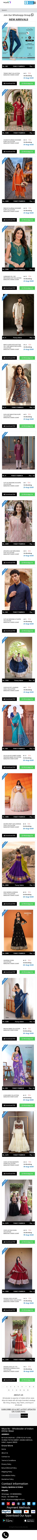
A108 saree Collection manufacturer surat (11, 1096)
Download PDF (10, 83)
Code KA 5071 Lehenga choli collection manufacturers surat (11, 689)
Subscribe (24, 1416)
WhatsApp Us (28, 83)
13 (20, 1390)
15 (27, 1390)
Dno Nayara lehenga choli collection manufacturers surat (11, 893)
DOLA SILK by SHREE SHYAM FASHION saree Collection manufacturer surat (12, 757)
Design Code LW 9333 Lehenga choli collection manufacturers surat (12, 1300)
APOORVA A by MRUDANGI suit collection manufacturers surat (11, 552)
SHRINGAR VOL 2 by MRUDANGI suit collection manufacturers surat (12, 278)
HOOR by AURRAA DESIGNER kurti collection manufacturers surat (12, 141)
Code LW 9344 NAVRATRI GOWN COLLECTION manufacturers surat (11, 1163)
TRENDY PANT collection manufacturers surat (11, 74)
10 (8, 1390)
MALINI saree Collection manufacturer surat (11, 1029)
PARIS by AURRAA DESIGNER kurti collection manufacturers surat (12, 209)
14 (24, 1390)
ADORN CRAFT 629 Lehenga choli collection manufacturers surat (12, 825)
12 (16, 1390)
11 (12, 1390)
